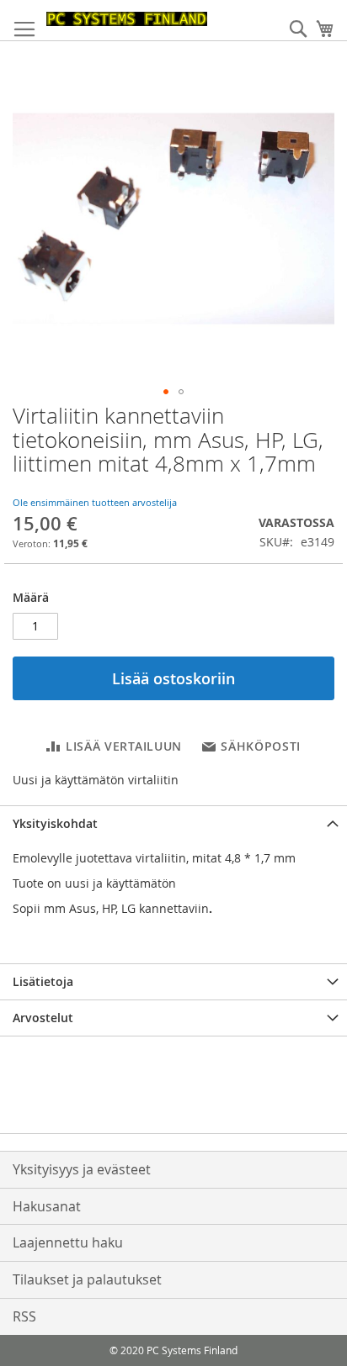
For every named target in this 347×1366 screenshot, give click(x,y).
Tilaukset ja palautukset (87, 1279)
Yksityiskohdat (55, 823)
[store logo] (126, 19)
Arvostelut (43, 1018)
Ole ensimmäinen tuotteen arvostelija (95, 502)
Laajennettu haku (68, 1242)
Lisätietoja (43, 981)
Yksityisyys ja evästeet (82, 1169)
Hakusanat (47, 1206)
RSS (24, 1316)
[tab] (173, 823)
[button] (166, 391)
